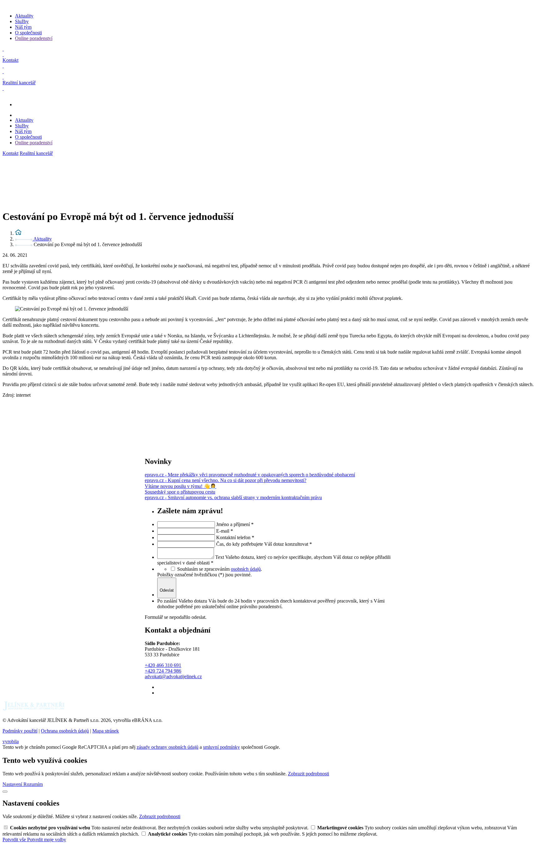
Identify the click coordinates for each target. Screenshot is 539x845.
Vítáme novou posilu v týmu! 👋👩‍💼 (180, 486)
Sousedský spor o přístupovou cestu (180, 492)
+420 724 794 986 (163, 671)
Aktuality (24, 15)
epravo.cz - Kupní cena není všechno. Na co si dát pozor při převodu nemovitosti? (225, 480)
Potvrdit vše (14, 839)
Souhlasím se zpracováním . (219, 569)
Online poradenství (33, 38)
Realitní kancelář (36, 153)
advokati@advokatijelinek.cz (173, 676)
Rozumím (33, 784)
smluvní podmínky (221, 747)
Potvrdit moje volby (46, 839)
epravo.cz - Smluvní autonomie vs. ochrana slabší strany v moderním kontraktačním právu (233, 497)
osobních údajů (246, 569)
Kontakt (10, 153)
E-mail (224, 531)
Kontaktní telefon (235, 537)
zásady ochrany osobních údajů (167, 747)
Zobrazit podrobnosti (308, 773)
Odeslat (167, 590)
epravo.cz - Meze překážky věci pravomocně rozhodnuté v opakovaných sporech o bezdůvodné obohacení (250, 474)
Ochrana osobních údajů (65, 730)
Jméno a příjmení (235, 524)
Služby (22, 21)
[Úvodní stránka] (18, 233)
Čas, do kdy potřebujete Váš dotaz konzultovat (264, 544)
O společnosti (28, 32)
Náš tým (23, 27)
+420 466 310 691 (163, 665)
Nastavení (12, 784)
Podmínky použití (19, 730)
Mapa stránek (105, 730)
